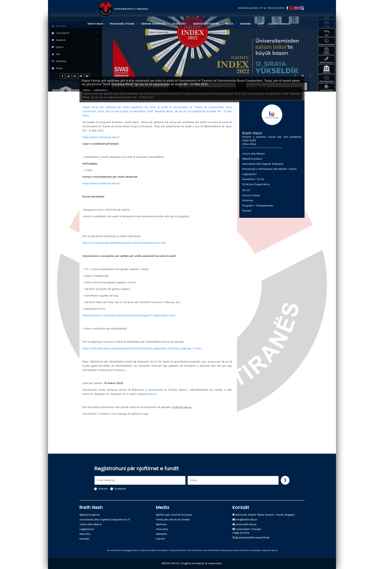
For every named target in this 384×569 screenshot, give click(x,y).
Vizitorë (103, 488)
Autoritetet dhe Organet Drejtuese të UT (105, 519)
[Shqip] (292, 8)
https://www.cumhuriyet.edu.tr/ (101, 137)
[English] (297, 8)
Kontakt (247, 210)
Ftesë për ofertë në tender (173, 519)
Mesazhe (161, 534)
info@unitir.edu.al (246, 519)
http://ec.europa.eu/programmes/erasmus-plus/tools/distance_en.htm (124, 242)
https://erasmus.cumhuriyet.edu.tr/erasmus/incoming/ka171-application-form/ (129, 315)
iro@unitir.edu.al (147, 393)
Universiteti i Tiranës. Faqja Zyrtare (246, 530)
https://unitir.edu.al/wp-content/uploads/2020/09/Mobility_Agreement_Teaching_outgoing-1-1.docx (142, 348)
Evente (160, 538)
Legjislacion (249, 174)
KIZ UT (246, 190)
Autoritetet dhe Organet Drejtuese (263, 163)
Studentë (120, 488)
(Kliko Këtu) (249, 144)
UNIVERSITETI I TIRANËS (131, 9)
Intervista (162, 529)
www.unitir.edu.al (246, 524)
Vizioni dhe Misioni (253, 153)
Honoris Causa (251, 195)
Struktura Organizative (256, 184)
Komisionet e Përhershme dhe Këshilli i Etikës (269, 168)
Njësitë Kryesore (252, 158)
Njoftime (161, 524)
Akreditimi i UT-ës (253, 179)
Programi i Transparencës (257, 205)
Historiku (247, 200)
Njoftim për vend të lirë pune (174, 514)
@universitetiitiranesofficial (252, 537)
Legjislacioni (87, 529)
